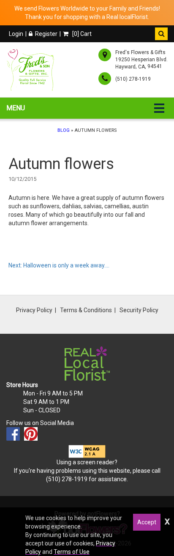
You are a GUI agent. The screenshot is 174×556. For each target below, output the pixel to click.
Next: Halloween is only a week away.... (58, 265)
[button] (161, 33)
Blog (63, 130)
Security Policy (139, 310)
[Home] (31, 70)
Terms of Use (72, 551)
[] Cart (81, 33)
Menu (15, 108)
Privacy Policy (34, 310)
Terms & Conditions (86, 310)
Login (16, 33)
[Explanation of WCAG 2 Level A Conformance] (87, 451)
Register (46, 33)
